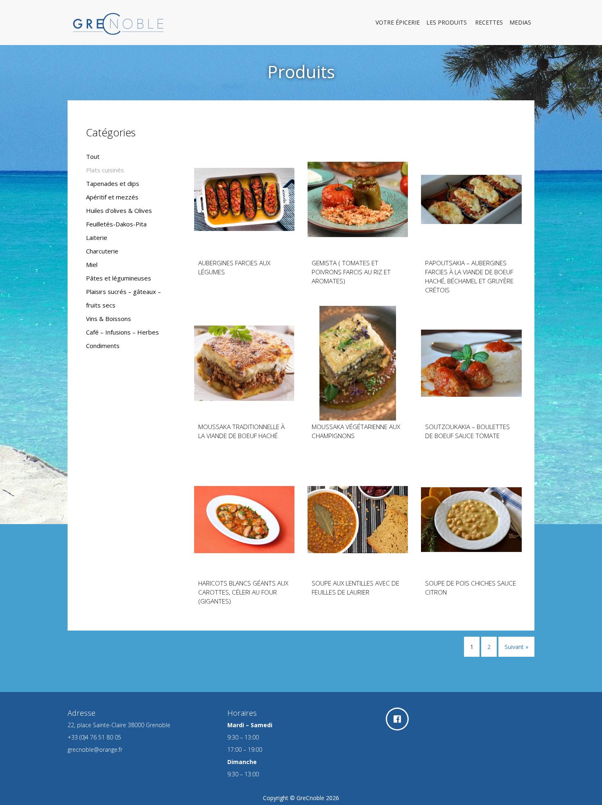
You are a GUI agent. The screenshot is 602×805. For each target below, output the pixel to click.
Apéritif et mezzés (112, 197)
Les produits (447, 22)
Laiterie (96, 237)
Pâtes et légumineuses (118, 278)
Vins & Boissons (108, 318)
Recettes (489, 22)
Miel (91, 264)
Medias (520, 22)
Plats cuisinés (105, 170)
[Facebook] (399, 719)
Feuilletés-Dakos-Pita (116, 224)
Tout (93, 156)
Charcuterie (102, 251)
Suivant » (516, 647)
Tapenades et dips (112, 183)
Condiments (103, 345)
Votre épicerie (398, 22)
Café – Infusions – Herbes (122, 332)
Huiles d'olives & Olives (119, 210)
